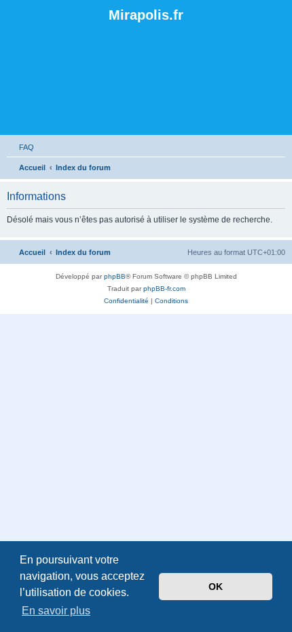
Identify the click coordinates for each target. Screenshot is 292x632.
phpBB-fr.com (164, 288)
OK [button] (215, 586)
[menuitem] (20, 147)
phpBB (115, 276)
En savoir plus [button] (56, 610)
